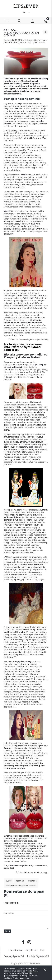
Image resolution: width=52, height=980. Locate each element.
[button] (6, 20)
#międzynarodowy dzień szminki (21, 885)
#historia (32, 880)
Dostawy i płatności (14, 956)
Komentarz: (9, 913)
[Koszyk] (45, 20)
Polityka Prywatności (38, 956)
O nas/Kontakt (15, 950)
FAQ (42, 950)
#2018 (9, 880)
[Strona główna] (26, 6)
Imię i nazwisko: (11, 902)
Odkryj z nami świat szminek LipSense (25, 41)
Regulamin (31, 950)
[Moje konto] (32, 21)
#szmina (20, 880)
